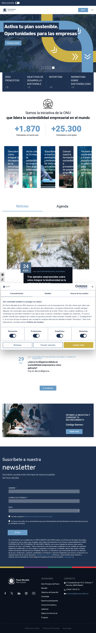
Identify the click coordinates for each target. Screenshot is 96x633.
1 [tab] (43, 68)
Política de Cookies (32, 628)
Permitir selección (48, 345)
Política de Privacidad (51, 628)
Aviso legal (67, 628)
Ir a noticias (48, 388)
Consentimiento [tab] (16, 293)
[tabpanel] (48, 43)
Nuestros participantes (49, 601)
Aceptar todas (78, 345)
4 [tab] (53, 68)
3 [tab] (50, 68)
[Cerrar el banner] (92, 286)
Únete (83, 10)
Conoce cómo (13, 43)
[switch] (36, 336)
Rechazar (17, 345)
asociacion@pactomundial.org (77, 594)
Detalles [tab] (48, 293)
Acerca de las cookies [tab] (79, 293)
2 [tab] (46, 68)
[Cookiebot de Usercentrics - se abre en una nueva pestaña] (77, 286)
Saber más (74, 431)
